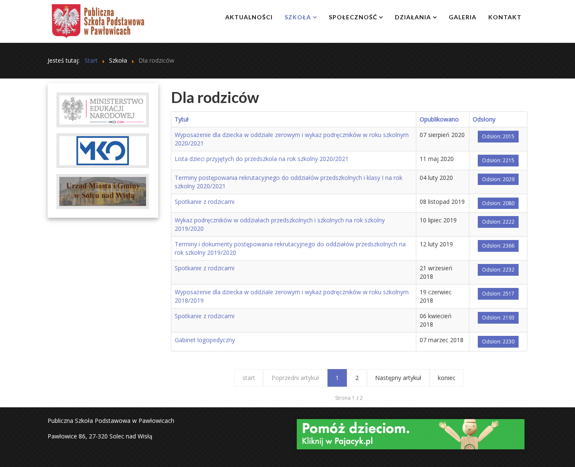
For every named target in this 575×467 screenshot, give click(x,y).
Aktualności (249, 17)
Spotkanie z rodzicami (204, 202)
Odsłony (484, 119)
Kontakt (505, 17)
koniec (446, 378)
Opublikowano (439, 119)
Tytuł (182, 119)
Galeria (463, 17)
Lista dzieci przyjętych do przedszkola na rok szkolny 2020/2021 (262, 159)
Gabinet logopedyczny (205, 340)
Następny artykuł (398, 378)
